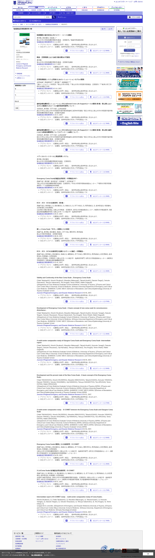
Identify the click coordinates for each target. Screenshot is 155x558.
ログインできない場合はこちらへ (130, 62)
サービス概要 (39, 536)
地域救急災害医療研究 (51, 24)
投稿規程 (19, 73)
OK (148, 554)
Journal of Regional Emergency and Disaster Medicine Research (23, 66)
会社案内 (58, 536)
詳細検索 (20, 13)
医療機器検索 (19, 543)
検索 (17, 108)
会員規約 (58, 546)
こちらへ (137, 53)
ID (125, 42)
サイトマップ (39, 541)
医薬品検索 (18, 541)
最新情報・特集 (19, 536)
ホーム (15, 24)
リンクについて (60, 543)
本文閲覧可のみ (36, 21)
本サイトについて (61, 539)
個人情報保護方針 (61, 548)
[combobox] (29, 17)
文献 (21, 24)
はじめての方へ (121, 1)
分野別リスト (21, 78)
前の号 (104, 29)
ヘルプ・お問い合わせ (135, 1)
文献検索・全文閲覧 (21, 539)
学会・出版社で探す (68, 13)
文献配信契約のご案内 (62, 541)
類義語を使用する (20, 21)
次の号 (110, 29)
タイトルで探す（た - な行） (34, 24)
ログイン (129, 50)
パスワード (122, 46)
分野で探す (52, 13)
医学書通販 (18, 546)
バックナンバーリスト (23, 76)
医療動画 (17, 548)
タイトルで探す (36, 13)
